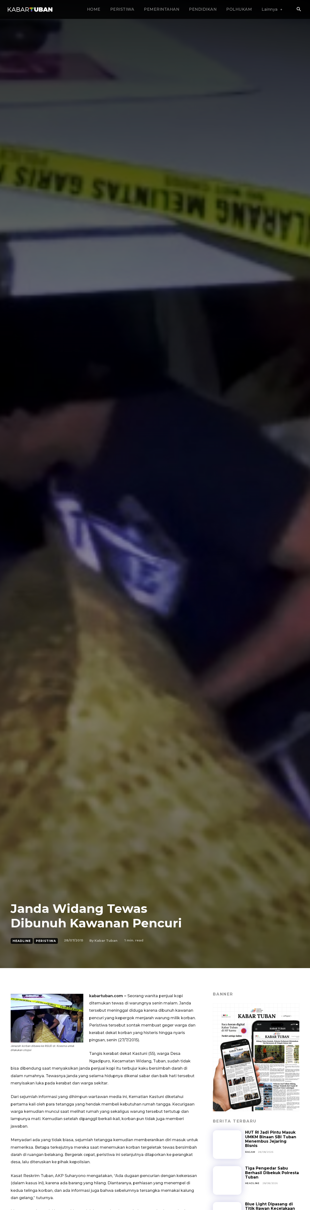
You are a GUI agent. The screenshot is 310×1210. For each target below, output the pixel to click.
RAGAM (250, 1152)
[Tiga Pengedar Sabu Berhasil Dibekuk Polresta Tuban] (227, 1180)
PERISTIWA (46, 941)
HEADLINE (22, 941)
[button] (298, 9)
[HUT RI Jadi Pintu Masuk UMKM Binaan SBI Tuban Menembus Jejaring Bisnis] (227, 1144)
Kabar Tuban (105, 940)
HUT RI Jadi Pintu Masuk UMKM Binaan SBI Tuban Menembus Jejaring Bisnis (270, 1139)
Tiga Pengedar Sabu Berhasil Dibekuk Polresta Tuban (272, 1172)
